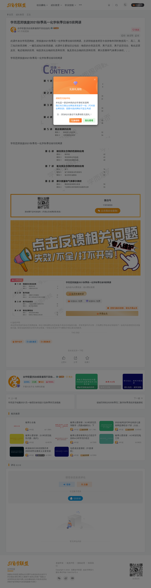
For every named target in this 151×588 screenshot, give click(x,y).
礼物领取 (75, 120)
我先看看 (89, 120)
